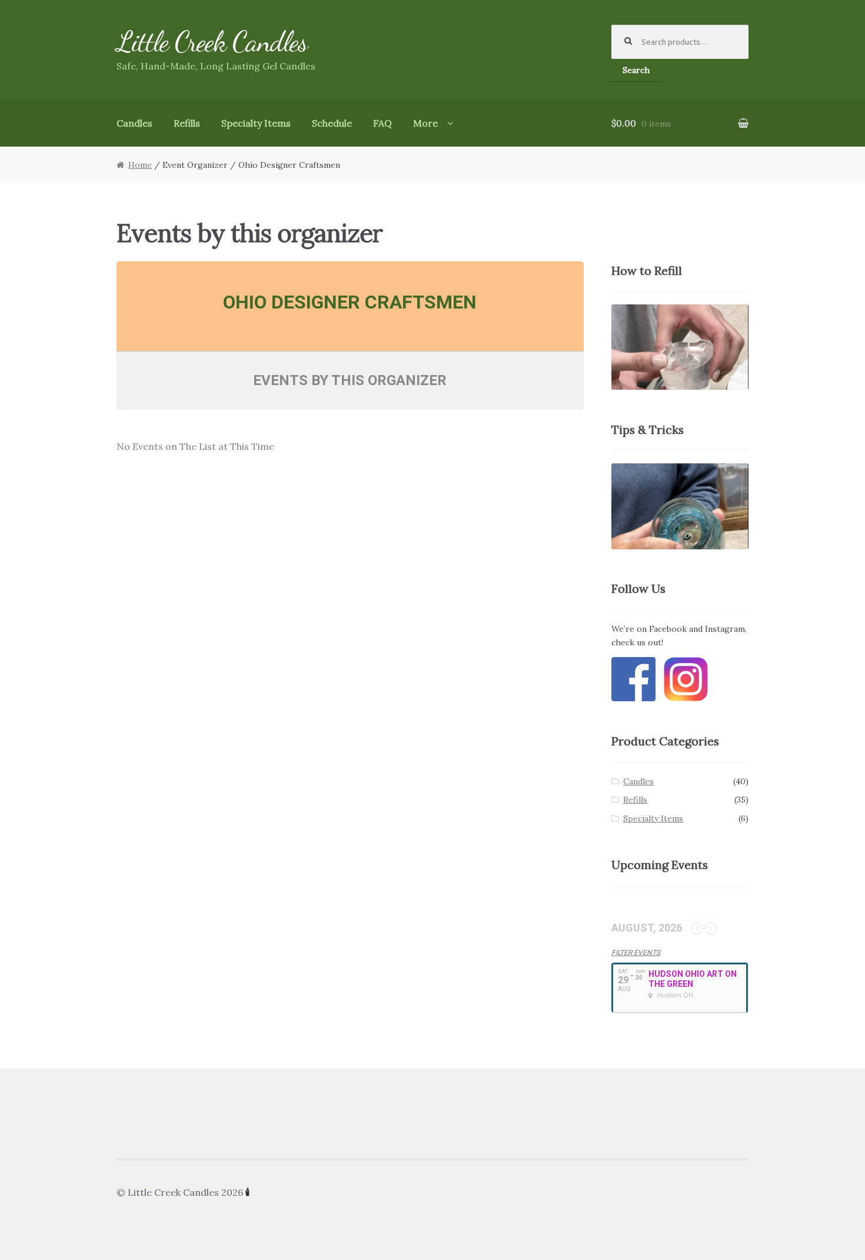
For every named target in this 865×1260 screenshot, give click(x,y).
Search (636, 70)
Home (140, 165)
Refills (187, 123)
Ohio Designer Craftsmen (350, 302)
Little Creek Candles (212, 41)
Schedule (332, 123)
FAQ (382, 123)
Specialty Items (256, 123)
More (425, 123)
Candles (134, 123)
